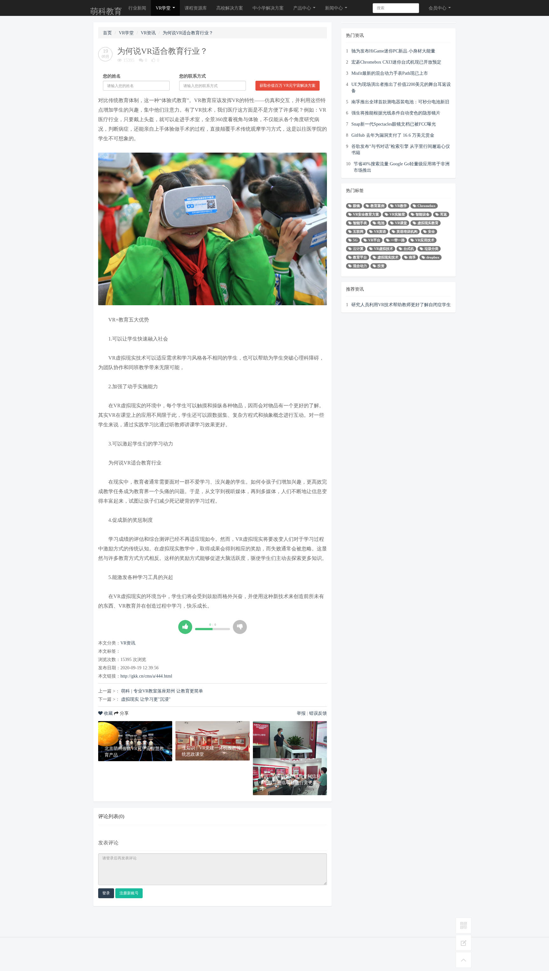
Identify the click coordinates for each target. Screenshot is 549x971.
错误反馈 (318, 713)
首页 (107, 33)
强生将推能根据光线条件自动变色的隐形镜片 (395, 113)
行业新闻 (137, 8)
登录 (106, 893)
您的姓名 (112, 76)
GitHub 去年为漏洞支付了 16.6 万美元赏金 (392, 135)
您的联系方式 (192, 76)
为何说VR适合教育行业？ (188, 33)
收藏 (108, 713)
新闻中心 (334, 8)
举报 (301, 713)
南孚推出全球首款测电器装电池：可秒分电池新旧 (400, 102)
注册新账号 (129, 893)
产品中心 (302, 8)
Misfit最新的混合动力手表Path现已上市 (389, 73)
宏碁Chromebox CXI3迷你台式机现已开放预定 (396, 62)
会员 (437, 8)
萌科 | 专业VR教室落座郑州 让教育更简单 (162, 691)
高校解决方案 (229, 8)
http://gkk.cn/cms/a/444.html (146, 676)
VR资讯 (148, 33)
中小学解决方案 (268, 8)
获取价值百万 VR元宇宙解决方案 (287, 85)
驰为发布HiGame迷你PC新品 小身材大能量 (393, 51)
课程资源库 (196, 8)
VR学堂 (164, 8)
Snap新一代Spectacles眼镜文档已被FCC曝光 (393, 124)
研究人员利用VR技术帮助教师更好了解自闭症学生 (401, 304)
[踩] (240, 627)
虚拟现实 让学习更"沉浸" (146, 699)
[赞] (185, 627)
